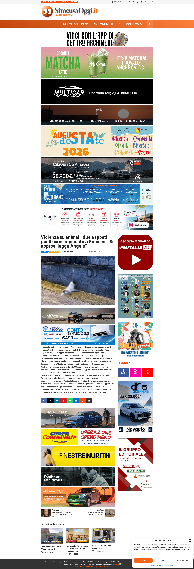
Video (121, 24)
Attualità (138, 24)
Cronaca (84, 24)
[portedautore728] (78, 455)
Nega (163, 560)
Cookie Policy (154, 565)
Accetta (143, 560)
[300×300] (135, 340)
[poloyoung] (78, 418)
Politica (94, 24)
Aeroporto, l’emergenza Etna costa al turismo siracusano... (51, 548)
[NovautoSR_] (135, 408)
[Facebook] (126, 2)
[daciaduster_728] (78, 316)
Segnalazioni (47, 2)
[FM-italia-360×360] (135, 252)
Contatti (74, 2)
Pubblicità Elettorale (133, 31)
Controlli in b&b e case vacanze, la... (76, 546)
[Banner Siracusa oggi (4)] (97, 170)
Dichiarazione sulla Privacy (166, 565)
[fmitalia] (97, 194)
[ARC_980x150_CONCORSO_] (97, 39)
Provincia (104, 24)
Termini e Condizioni (102, 566)
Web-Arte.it (115, 564)
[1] (135, 465)
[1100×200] (97, 115)
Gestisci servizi (139, 555)
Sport (128, 24)
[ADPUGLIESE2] (78, 497)
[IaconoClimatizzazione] (78, 334)
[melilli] (135, 296)
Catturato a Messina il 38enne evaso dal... (102, 547)
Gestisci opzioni (182, 560)
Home (64, 24)
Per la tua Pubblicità (61, 2)
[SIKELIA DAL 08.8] (97, 217)
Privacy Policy (79, 566)
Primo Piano (73, 24)
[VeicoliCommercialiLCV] (97, 91)
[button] (190, 540)
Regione (113, 24)
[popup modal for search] (150, 24)
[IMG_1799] (78, 437)
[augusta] (97, 141)
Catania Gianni (69, 251)
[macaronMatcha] (97, 62)
